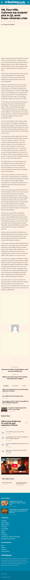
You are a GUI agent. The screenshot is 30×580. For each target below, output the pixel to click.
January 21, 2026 (11, 21)
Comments (4, 526)
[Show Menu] (2, 2)
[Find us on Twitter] (3, 574)
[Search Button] (28, 2)
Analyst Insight (5, 522)
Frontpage (7, 7)
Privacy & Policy (5, 551)
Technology (4, 534)
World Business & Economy (8, 538)
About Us (3, 547)
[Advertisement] (15, 42)
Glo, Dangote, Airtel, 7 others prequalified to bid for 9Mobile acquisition (15, 402)
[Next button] (28, 479)
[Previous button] (25, 479)
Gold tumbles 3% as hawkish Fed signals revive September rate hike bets (18, 511)
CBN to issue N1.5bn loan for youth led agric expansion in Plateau (11, 423)
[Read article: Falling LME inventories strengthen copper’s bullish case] (4, 503)
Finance (3, 530)
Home (2, 7)
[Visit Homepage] (15, 2)
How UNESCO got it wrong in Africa (12, 396)
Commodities (4, 528)
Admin (4, 21)
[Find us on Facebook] (1, 574)
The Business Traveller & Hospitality (10, 536)
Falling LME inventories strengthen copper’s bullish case (17, 503)
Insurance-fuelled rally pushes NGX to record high (17, 408)
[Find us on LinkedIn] (5, 574)
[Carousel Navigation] (26, 479)
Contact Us (4, 549)
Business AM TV (5, 524)
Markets (3, 532)
